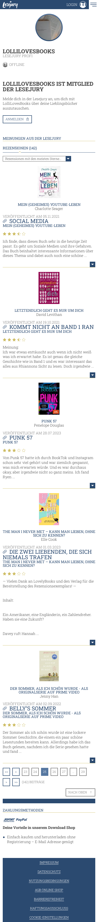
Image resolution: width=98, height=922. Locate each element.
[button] (76, 4)
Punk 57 (49, 421)
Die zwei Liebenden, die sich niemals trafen (47, 554)
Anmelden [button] (14, 119)
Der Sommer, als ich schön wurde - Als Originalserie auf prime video (49, 690)
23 (25, 771)
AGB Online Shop (49, 890)
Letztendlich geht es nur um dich (49, 310)
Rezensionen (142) (20, 148)
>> (16, 782)
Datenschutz (49, 871)
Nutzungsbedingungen (49, 881)
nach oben (77, 792)
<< (6, 771)
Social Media (29, 221)
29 (83, 771)
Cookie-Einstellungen (49, 917)
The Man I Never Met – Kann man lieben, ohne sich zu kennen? (49, 533)
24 (35, 771)
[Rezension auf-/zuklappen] (92, 264)
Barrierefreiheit (49, 899)
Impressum (49, 862)
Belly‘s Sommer (32, 708)
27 (64, 771)
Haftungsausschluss (49, 908)
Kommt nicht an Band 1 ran (51, 327)
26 (54, 771)
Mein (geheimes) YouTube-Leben (49, 204)
